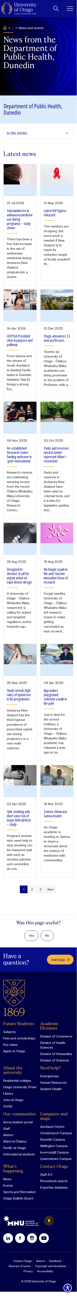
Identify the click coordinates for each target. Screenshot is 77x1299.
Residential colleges (17, 1080)
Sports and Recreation (19, 1191)
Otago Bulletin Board (18, 1198)
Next (51, 889)
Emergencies (49, 1076)
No (47, 935)
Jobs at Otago (13, 1099)
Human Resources (53, 1082)
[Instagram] (32, 1238)
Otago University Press (19, 1087)
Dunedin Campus (52, 1139)
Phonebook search (54, 1181)
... (12, 28)
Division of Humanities (56, 1053)
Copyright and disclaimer (50, 1266)
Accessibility (45, 1271)
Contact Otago (54, 1166)
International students (19, 1154)
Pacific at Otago (14, 1147)
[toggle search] (56, 8)
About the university (13, 1070)
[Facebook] (20, 1238)
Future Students (18, 1024)
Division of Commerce (56, 1036)
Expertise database (54, 1187)
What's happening (13, 1168)
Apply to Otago (14, 1051)
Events (8, 1185)
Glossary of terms (20, 1266)
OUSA (7, 1106)
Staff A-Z (46, 1174)
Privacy (28, 1271)
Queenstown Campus (55, 1158)
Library (8, 1093)
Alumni (8, 1135)
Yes (31, 935)
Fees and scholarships (19, 1038)
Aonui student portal (18, 1122)
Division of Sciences (54, 1060)
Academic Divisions (49, 1026)
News (7, 1179)
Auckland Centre (52, 1126)
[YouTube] (44, 1238)
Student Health (51, 1089)
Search (40, 1260)
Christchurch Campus (56, 1133)
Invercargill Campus (54, 1152)
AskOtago (58, 959)
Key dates (10, 1044)
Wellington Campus (54, 1145)
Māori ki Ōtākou (14, 1141)
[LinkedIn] (8, 1238)
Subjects (9, 1031)
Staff (6, 1128)
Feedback (55, 1260)
